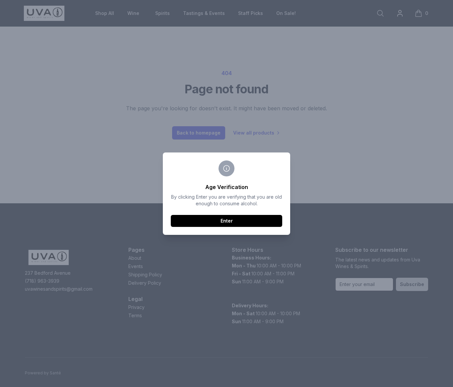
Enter (227, 221)
